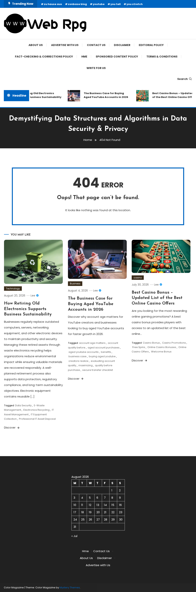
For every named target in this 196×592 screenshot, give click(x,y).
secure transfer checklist (97, 370)
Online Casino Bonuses (161, 347)
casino (138, 277)
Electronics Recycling (36, 410)
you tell (115, 4)
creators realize (78, 361)
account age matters (92, 343)
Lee (33, 295)
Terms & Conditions (161, 56)
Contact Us (96, 45)
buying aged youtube (102, 356)
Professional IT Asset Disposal (37, 419)
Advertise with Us (64, 45)
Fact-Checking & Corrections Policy (44, 56)
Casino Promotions (174, 343)
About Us (36, 45)
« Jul (74, 536)
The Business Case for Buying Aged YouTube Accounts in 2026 (103, 95)
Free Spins (138, 347)
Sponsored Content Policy (117, 56)
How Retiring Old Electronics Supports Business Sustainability (35, 95)
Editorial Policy (151, 45)
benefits (106, 352)
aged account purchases (103, 347)
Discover (10, 427)
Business (75, 283)
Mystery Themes (70, 587)
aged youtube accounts (84, 352)
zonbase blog (77, 4)
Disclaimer (122, 45)
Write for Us (96, 68)
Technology (13, 288)
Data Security (23, 405)
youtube (99, 4)
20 (98, 512)
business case (78, 356)
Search (182, 79)
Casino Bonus (151, 343)
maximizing (85, 365)
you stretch (135, 4)
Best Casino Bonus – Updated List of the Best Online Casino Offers (157, 298)
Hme (84, 56)
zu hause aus (53, 4)
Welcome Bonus (161, 351)
